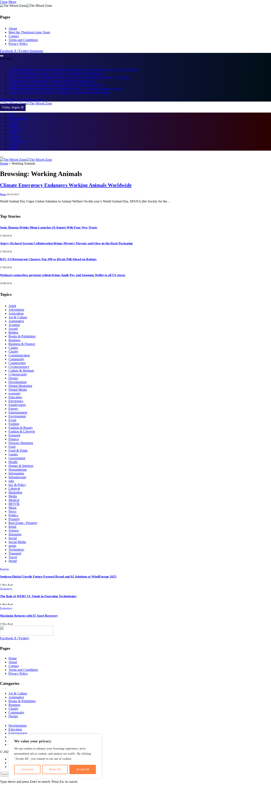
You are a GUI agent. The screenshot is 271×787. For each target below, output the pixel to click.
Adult (12, 302)
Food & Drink (18, 447)
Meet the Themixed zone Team (29, 32)
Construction (17, 359)
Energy (13, 405)
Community (16, 356)
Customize (27, 769)
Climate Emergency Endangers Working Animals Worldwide (66, 181)
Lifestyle (14, 126)
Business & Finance (21, 340)
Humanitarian (17, 466)
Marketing (15, 489)
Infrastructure (17, 474)
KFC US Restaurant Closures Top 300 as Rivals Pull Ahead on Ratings (56, 69)
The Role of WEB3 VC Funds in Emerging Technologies (38, 592)
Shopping (14, 531)
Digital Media (17, 386)
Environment (17, 413)
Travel (12, 141)
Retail (12, 523)
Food (11, 443)
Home (4, 160)
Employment (17, 401)
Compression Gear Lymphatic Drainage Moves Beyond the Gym (51, 77)
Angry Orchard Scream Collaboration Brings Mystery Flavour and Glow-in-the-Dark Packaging (72, 65)
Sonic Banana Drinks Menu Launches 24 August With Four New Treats (48, 224)
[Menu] (1, 55)
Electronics (15, 397)
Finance (13, 118)
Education (15, 394)
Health (12, 122)
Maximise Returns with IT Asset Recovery (29, 612)
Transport (14, 550)
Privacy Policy (18, 43)
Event (12, 416)
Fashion (13, 420)
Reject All (55, 769)
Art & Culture (17, 314)
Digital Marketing (20, 382)
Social (12, 535)
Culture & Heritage (21, 367)
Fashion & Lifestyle (21, 428)
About (12, 28)
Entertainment (17, 114)
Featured (14, 432)
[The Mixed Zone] (26, 99)
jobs (11, 477)
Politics (13, 129)
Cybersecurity (17, 371)
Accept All (82, 769)
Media (12, 493)
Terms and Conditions (23, 40)
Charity (13, 348)
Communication (19, 352)
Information (16, 470)
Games (13, 451)
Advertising (16, 306)
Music (12, 504)
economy (14, 390)
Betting (13, 329)
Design (13, 375)
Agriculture (16, 310)
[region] (55, 756)
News (12, 110)
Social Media (17, 538)
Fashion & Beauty (20, 424)
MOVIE (14, 500)
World (12, 145)
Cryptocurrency (18, 363)
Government (16, 455)
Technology (16, 137)
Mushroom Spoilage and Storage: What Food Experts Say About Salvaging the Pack (65, 85)
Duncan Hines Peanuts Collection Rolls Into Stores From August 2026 (55, 81)
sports (12, 542)
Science (13, 527)
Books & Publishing (22, 333)
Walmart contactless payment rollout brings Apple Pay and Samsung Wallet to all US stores (69, 73)
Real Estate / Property (22, 519)
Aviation (14, 321)
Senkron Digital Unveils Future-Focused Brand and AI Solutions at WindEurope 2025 (58, 573)
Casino (13, 344)
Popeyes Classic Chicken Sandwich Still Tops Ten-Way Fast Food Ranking (58, 88)
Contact (13, 36)
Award (13, 325)
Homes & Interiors (20, 462)
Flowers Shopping (20, 439)
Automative (16, 317)
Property (14, 133)
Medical (13, 496)
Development (17, 378)
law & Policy (17, 481)
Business (14, 336)
